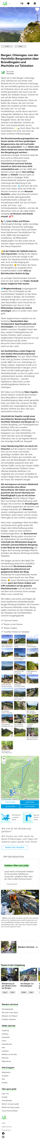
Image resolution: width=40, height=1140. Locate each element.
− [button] (4, 762)
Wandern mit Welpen (9, 1016)
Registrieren (6, 1072)
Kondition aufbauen (9, 1019)
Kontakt (4, 1083)
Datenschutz (7, 1127)
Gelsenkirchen (7, 1044)
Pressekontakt (7, 1100)
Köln (3, 1047)
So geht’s (5, 1076)
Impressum (6, 1130)
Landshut (5, 1051)
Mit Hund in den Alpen (10, 1012)
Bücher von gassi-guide (10, 1104)
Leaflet (26, 799)
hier (27, 273)
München (5, 1058)
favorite (37, 9)
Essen (4, 1041)
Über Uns (5, 1094)
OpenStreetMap (7, 799)
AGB (3, 1123)
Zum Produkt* (12, 884)
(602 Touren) (10, 73)
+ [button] (4, 758)
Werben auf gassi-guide (10, 1107)
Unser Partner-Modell (9, 1111)
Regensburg (6, 1061)
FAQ (3, 1079)
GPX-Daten (29, 802)
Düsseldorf (6, 1037)
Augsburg (5, 1030)
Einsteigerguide (7, 1009)
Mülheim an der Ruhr (9, 1054)
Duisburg (5, 1034)
